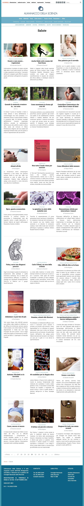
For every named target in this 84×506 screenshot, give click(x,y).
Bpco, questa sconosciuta (15, 209)
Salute (28, 2)
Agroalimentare (19, 24)
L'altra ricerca (37, 19)
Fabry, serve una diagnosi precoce (15, 265)
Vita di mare (68, 21)
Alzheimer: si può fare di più (15, 317)
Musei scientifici (30, 21)
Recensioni (56, 19)
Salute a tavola (48, 21)
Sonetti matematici (58, 21)
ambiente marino (22, 2)
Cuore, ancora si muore (15, 426)
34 (43, 454)
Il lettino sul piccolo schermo (42, 427)
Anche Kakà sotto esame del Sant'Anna (42, 62)
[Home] (41, 10)
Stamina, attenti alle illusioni (42, 317)
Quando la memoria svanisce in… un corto (16, 105)
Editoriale (26, 18)
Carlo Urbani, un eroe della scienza (42, 265)
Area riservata (72, 480)
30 (29, 454)
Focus (31, 18)
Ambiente (33, 2)
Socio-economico (56, 24)
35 (46, 454)
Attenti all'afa (16, 166)
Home (20, 18)
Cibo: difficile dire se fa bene (68, 265)
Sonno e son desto (68, 375)
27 (18, 454)
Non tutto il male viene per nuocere (42, 166)
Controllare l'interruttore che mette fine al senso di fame (68, 105)
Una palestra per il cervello (68, 60)
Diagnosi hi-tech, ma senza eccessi (68, 427)
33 (39, 454)
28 (22, 454)
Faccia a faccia (48, 18)
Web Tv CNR (54, 476)
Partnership (38, 22)
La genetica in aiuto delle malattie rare (42, 210)
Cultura (34, 24)
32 (36, 454)
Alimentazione (13, 2)
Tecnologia (47, 2)
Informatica (41, 24)
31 (32, 455)
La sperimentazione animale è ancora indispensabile (68, 318)
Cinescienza (16, 21)
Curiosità (23, 21)
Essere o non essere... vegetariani (16, 62)
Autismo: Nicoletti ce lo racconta (15, 375)
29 (25, 454)
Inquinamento (40, 2)
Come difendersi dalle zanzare (68, 166)
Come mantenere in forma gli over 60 (42, 105)
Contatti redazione (38, 476)
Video (63, 18)
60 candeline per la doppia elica (42, 374)
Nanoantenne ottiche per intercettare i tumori (68, 210)
